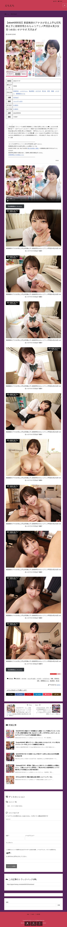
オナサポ (38, 91)
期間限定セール (20, 93)
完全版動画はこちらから (15, 206)
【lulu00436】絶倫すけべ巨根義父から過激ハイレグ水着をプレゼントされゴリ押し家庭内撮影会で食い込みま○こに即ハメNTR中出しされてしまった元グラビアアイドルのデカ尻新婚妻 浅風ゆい (37, 733)
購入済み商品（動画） (33, 148)
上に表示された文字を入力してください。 (17, 856)
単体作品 (16, 91)
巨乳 (48, 91)
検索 (7, 902)
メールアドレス (29, 835)
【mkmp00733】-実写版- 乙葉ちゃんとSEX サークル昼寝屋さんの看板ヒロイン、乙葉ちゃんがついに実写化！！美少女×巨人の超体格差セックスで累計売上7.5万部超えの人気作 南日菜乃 (37, 767)
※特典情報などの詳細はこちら (16, 154)
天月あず (15, 14)
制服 (52, 91)
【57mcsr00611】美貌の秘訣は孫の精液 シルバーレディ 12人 (33, 777)
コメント (8, 819)
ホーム (7, 14)
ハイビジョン (24, 91)
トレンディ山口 (17, 101)
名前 (7, 835)
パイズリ (39, 678)
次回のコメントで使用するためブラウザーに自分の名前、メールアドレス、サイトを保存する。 (32, 849)
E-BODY (15, 105)
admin (58, 685)
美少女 (44, 91)
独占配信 (31, 91)
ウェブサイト (9, 842)
